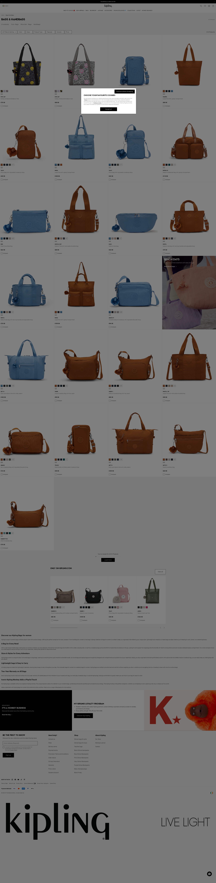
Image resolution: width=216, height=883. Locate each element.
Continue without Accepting (124, 91)
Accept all (108, 109)
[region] (108, 101)
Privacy (85, 99)
